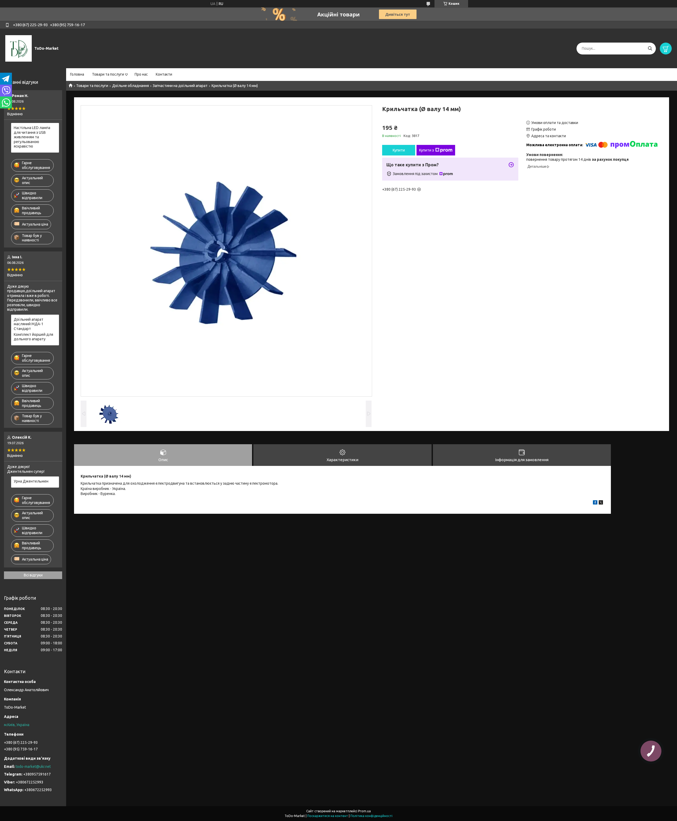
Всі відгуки (33, 575)
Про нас (141, 74)
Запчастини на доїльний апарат (180, 86)
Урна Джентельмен (31, 481)
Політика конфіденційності (371, 816)
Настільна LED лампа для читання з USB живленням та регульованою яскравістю (32, 137)
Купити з (426, 150)
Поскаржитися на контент (327, 816)
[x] (601, 503)
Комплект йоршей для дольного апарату (33, 336)
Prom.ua (364, 811)
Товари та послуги (108, 74)
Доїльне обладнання (130, 86)
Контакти (164, 74)
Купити (399, 150)
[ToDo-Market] (18, 48)
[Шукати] (650, 48)
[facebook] (595, 503)
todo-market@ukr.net (33, 766)
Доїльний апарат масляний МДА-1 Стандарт (28, 324)
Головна (77, 74)
